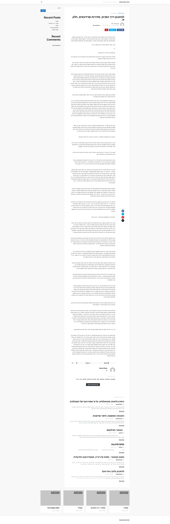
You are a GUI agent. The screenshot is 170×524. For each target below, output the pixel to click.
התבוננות (102, 379)
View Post (121, 411)
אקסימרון (107, 379)
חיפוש (59, 8)
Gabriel (120, 433)
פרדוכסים (89, 379)
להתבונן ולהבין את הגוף (113, 471)
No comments (96, 25)
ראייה (77, 379)
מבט (98, 379)
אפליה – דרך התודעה (53, 23)
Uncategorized (124, 492)
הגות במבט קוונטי (124, 2)
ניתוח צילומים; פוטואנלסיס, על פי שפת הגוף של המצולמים (97, 401)
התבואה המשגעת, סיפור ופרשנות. (108, 415)
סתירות (94, 379)
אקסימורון (112, 379)
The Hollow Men (54, 27)
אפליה (57, 21)
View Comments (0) (93, 384)
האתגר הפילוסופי (115, 430)
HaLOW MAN (117, 444)
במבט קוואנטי (121, 13)
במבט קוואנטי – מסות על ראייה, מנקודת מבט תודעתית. (98, 457)
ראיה (81, 379)
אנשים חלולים (55, 29)
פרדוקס (84, 379)
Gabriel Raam (116, 23)
